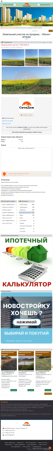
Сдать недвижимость (32, 444)
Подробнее (13, 390)
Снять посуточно (26, 446)
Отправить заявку (27, 115)
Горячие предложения (10, 442)
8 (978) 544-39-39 (8, 4)
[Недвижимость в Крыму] (1, 27)
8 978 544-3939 (8, 121)
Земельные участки (8, 27)
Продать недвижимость (19, 444)
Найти (50, 30)
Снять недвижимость (15, 446)
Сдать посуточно (43, 444)
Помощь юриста (8, 444)
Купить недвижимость (31, 442)
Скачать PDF (7, 123)
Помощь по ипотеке (42, 442)
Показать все (48, 393)
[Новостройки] (26, 318)
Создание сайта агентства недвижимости (41, 448)
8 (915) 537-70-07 (45, 4)
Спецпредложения (37, 446)
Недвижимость (20, 442)
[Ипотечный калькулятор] (26, 262)
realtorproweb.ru (47, 449)
